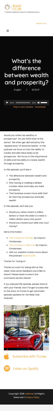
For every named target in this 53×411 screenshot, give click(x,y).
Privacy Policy (32, 397)
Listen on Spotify (26, 369)
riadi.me (29, 393)
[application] (26, 102)
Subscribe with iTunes (29, 356)
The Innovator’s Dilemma (22, 245)
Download (40, 106)
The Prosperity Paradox (21, 237)
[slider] (44, 102)
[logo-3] (23, 4)
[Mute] (38, 102)
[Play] (7, 102)
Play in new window (23, 106)
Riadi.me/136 (29, 255)
